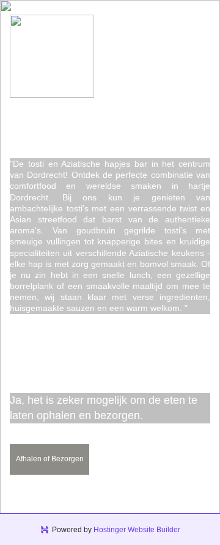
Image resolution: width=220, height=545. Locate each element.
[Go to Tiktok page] (143, 124)
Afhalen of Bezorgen (50, 459)
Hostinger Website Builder (137, 529)
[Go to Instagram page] (110, 124)
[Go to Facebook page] (77, 124)
